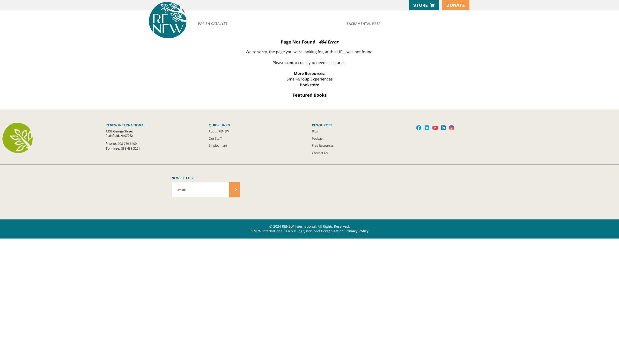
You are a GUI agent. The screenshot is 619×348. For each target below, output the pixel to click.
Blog (315, 131)
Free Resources (323, 145)
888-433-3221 (130, 148)
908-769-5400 (127, 143)
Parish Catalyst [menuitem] (212, 24)
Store (420, 5)
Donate (455, 5)
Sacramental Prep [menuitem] (364, 24)
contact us (294, 62)
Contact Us (320, 153)
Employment (218, 145)
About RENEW (219, 131)
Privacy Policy (357, 231)
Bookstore (309, 84)
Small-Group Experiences (310, 79)
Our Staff (215, 138)
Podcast (318, 138)
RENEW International (179, 20)
